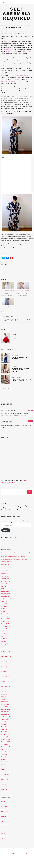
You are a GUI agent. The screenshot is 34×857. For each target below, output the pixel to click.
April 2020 (4, 669)
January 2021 (4, 646)
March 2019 (4, 701)
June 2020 (4, 664)
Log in (3, 833)
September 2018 (5, 716)
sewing (12, 320)
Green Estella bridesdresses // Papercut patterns (14, 559)
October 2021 (5, 623)
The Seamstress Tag (10, 390)
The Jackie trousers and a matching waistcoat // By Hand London (15, 553)
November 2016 (5, 772)
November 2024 (5, 576)
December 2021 (5, 618)
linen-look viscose (26, 51)
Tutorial (3, 819)
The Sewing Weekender (19, 75)
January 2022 (5, 616)
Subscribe (5, 530)
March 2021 (4, 641)
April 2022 (4, 608)
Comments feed (5, 838)
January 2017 (4, 767)
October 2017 (5, 744)
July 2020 (4, 661)
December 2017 (5, 739)
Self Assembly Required (17, 13)
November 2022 (5, 593)
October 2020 (5, 654)
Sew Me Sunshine (8, 49)
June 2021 (4, 633)
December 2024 (5, 573)
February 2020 (5, 674)
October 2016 (5, 774)
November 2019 (5, 681)
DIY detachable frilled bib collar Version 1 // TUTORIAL (21, 369)
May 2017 (3, 757)
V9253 (16, 320)
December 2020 (5, 649)
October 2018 (5, 714)
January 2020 (5, 676)
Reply (30, 410)
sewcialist (6, 320)
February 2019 (5, 704)
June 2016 (4, 784)
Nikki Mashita (5, 421)
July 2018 (3, 721)
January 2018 (4, 736)
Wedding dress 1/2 (6, 564)
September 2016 (5, 777)
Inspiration (4, 806)
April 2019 (4, 699)
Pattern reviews (17, 25)
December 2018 (5, 709)
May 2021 (3, 636)
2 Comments (27, 25)
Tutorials (3, 821)
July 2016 (3, 782)
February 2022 (5, 613)
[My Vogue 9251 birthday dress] (22, 285)
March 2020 (4, 671)
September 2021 (5, 626)
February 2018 (5, 734)
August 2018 (4, 719)
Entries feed (4, 836)
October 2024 (5, 578)
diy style (12, 316)
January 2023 (5, 591)
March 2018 (4, 731)
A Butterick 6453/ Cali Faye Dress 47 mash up (21, 379)
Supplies (3, 816)
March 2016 (4, 792)
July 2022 (4, 603)
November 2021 (5, 621)
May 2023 (4, 586)
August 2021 (4, 628)
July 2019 (3, 691)
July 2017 (3, 751)
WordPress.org (5, 841)
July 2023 (4, 583)
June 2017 (4, 754)
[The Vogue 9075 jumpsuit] (8, 301)
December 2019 (5, 679)
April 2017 (4, 759)
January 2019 (4, 706)
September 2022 (6, 598)
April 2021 (4, 639)
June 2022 (4, 606)
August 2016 (4, 779)
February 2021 (5, 644)
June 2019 (4, 694)
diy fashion (6, 316)
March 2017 (4, 762)
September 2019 (5, 686)
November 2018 (5, 711)
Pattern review (14, 319)
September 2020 (6, 656)
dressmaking (7, 317)
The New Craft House (11, 51)
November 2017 (5, 741)
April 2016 (4, 789)
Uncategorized (5, 824)
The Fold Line (15, 79)
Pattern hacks (5, 811)
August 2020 (4, 659)
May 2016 (3, 787)
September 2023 (6, 581)
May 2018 (3, 726)
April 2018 (4, 729)
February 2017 (5, 764)
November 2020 (5, 651)
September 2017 (5, 746)
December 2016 (5, 769)
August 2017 (4, 749)
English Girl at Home (7, 81)
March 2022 (4, 611)
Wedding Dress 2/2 (6, 561)
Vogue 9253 (7, 41)
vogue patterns (14, 322)
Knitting (3, 809)
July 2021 (3, 631)
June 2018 (4, 724)
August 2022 (4, 601)
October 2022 (5, 596)
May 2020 (4, 666)
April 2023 (4, 588)
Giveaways (4, 804)
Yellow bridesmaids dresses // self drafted (13, 556)
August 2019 (4, 689)
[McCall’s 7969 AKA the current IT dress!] (8, 285)
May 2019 (3, 696)
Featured (3, 801)
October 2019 (5, 684)
